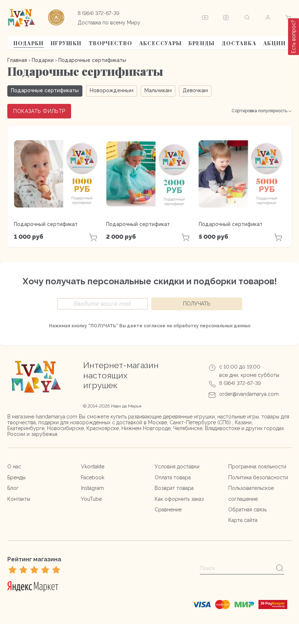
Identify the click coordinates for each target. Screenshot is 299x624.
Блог (13, 488)
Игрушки (66, 43)
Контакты (18, 499)
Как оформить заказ (179, 499)
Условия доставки (177, 466)
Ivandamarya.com (56, 417)
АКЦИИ (274, 43)
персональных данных (225, 325)
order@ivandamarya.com (249, 394)
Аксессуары (160, 43)
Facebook (92, 477)
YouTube (91, 499)
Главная (17, 60)
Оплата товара (173, 477)
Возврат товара (174, 488)
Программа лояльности (257, 466)
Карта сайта (242, 520)
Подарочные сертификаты (45, 90)
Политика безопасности (258, 477)
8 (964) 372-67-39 (98, 13)
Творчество (110, 43)
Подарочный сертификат (46, 224)
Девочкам (195, 90)
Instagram (92, 488)
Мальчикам (158, 90)
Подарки (28, 43)
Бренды (201, 43)
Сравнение (168, 509)
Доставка (239, 43)
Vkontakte (92, 466)
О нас (14, 466)
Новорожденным (111, 90)
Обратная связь (247, 509)
